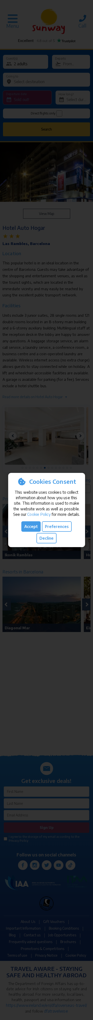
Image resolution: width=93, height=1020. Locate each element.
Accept (31, 526)
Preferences (57, 526)
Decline (46, 538)
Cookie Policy (38, 514)
